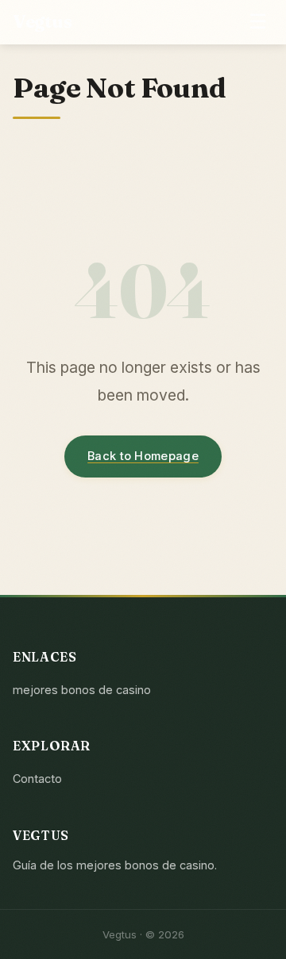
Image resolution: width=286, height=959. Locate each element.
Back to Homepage (143, 456)
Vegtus (42, 22)
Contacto (37, 778)
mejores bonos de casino (82, 689)
